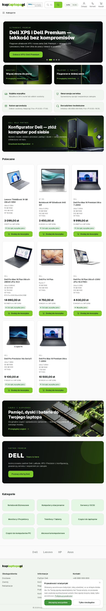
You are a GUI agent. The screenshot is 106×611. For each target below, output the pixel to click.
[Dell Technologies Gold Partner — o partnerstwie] (34, 5)
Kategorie (10, 13)
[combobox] (52, 5)
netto (68, 5)
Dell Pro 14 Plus (46, 279)
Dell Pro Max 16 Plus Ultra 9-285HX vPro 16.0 (17, 280)
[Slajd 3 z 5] (54, 59)
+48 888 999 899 (81, 578)
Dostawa (6, 578)
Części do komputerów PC (18, 533)
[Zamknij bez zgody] (99, 582)
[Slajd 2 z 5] (50, 59)
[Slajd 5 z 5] (59, 59)
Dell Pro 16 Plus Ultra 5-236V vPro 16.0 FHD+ (86, 280)
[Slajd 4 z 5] (56, 59)
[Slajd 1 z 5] (47, 59)
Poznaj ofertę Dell (21, 474)
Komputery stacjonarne (53, 505)
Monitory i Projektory (18, 519)
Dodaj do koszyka (20, 234)
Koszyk (101, 6)
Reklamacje (7, 586)
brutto (75, 5)
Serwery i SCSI (87, 505)
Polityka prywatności (63, 596)
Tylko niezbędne (87, 602)
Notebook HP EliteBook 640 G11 (52, 203)
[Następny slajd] (98, 42)
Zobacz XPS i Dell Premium (26, 54)
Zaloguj (84, 6)
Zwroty (5, 582)
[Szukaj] (58, 5)
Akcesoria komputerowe (53, 533)
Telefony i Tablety (53, 519)
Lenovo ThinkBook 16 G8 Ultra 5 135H (16, 200)
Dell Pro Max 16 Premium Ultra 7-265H (87, 203)
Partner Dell (43, 578)
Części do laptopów (87, 519)
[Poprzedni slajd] (7, 42)
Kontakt (93, 6)
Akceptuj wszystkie (57, 602)
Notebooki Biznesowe (18, 505)
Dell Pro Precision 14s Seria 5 (18, 358)
